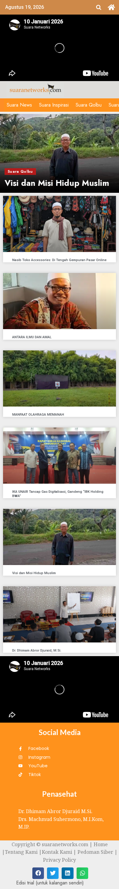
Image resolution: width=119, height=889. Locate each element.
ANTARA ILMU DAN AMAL (32, 337)
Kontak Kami (57, 852)
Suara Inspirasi (54, 104)
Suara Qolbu (89, 104)
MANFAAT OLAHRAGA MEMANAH (38, 415)
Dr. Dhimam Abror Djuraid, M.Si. (36, 650)
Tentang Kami (21, 852)
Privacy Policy (59, 860)
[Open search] (98, 7)
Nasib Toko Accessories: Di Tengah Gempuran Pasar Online (59, 260)
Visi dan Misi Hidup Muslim (34, 573)
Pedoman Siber (95, 852)
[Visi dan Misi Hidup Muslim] (59, 153)
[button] (38, 873)
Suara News (19, 104)
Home (101, 844)
